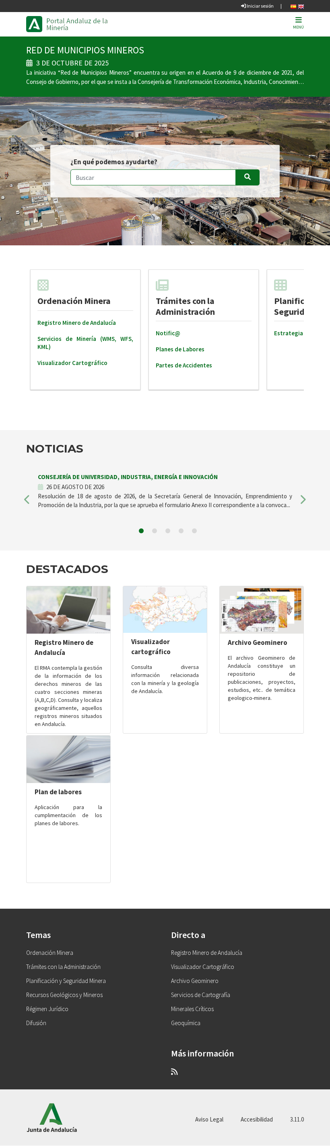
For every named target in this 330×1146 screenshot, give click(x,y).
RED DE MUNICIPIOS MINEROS (85, 50)
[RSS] (174, 1071)
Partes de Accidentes (184, 365)
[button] (27, 502)
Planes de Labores (180, 349)
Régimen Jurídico (47, 1009)
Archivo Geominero (257, 642)
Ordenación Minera (74, 300)
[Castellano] (293, 6)
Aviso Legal (209, 1119)
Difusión (36, 1023)
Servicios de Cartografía (200, 995)
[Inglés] (301, 6)
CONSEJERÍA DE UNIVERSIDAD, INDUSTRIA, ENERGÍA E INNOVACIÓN (128, 477)
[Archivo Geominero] (261, 609)
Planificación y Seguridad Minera (66, 981)
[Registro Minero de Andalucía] (68, 609)
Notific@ (168, 333)
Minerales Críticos (192, 1009)
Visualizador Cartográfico (72, 363)
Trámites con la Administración (185, 306)
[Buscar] (247, 177)
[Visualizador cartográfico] (165, 609)
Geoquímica (185, 1023)
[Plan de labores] (68, 759)
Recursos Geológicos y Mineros (64, 995)
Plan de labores (58, 791)
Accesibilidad (257, 1119)
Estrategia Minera (298, 333)
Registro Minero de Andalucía (76, 322)
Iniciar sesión (260, 6)
